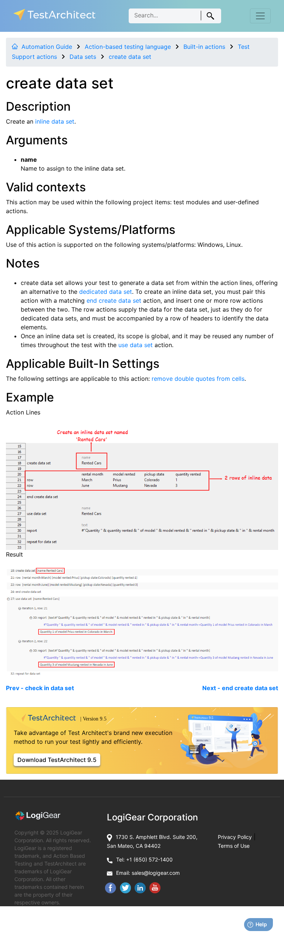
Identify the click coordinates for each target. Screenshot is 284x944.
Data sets (83, 56)
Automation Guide (46, 46)
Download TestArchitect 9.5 (57, 759)
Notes (23, 263)
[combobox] (175, 16)
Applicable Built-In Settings (82, 363)
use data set (135, 345)
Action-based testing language (128, 46)
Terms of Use (234, 846)
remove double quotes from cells (198, 378)
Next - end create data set (240, 688)
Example (30, 397)
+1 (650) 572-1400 (149, 859)
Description (38, 106)
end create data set (114, 300)
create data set (130, 56)
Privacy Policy (235, 837)
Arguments (37, 140)
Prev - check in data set (40, 688)
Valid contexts (46, 187)
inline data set (54, 121)
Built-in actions (204, 46)
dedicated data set (105, 291)
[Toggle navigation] (260, 16)
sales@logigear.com (156, 873)
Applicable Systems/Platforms (90, 229)
